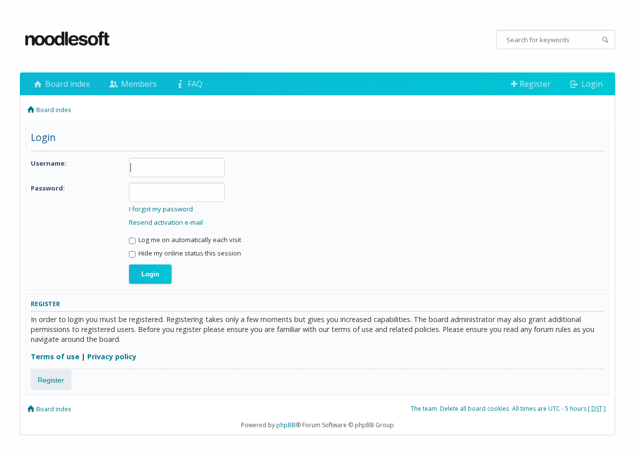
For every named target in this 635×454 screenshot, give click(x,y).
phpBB (286, 425)
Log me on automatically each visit (189, 239)
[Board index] (68, 39)
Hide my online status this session (189, 253)
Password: (48, 188)
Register (534, 83)
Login (591, 83)
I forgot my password (161, 208)
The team (424, 408)
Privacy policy (111, 356)
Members (138, 83)
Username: (48, 163)
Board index (66, 83)
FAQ (194, 83)
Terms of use (55, 356)
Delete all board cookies (474, 408)
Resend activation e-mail (166, 222)
